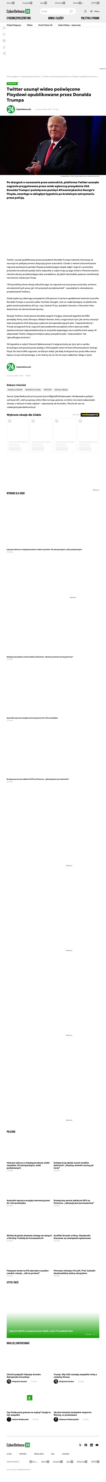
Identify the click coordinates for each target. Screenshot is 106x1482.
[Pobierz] (4, 47)
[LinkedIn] (91, 1445)
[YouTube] (97, 1445)
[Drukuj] (4, 40)
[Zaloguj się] (85, 11)
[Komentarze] (4, 34)
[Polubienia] (4, 27)
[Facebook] (86, 1445)
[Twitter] (80, 1445)
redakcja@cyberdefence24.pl (21, 407)
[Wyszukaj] (71, 11)
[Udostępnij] (4, 53)
